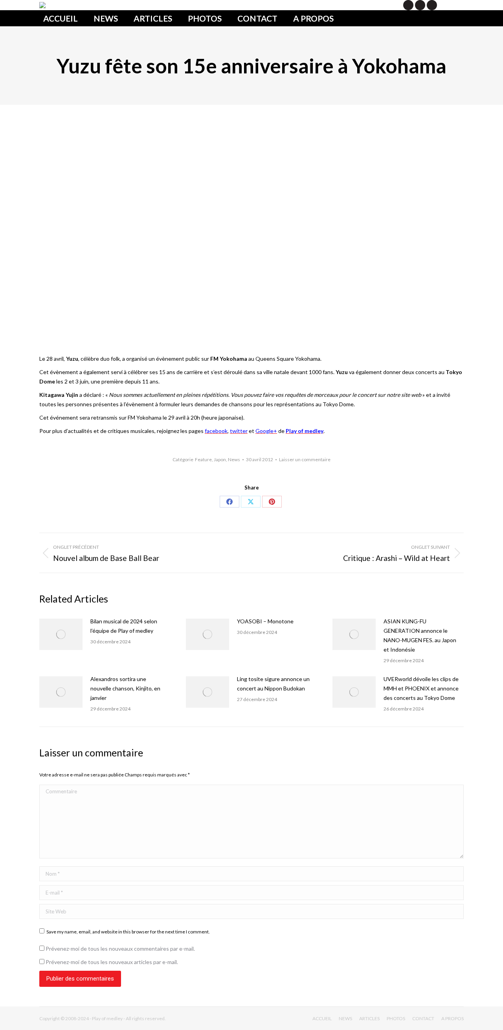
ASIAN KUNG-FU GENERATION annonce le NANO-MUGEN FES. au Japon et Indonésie (420, 635)
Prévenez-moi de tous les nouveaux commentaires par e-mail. (120, 948)
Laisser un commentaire (304, 459)
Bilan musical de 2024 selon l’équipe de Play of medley (123, 626)
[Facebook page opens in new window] (420, 5)
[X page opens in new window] (408, 5)
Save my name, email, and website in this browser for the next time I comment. (128, 932)
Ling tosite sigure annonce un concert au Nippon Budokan (273, 684)
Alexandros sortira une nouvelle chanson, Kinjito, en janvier (125, 688)
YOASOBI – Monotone (265, 621)
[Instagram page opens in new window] (432, 5)
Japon (220, 459)
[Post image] (61, 634)
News (234, 459)
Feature (203, 459)
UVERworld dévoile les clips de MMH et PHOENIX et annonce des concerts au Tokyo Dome (421, 688)
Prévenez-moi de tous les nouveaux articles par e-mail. (112, 962)
